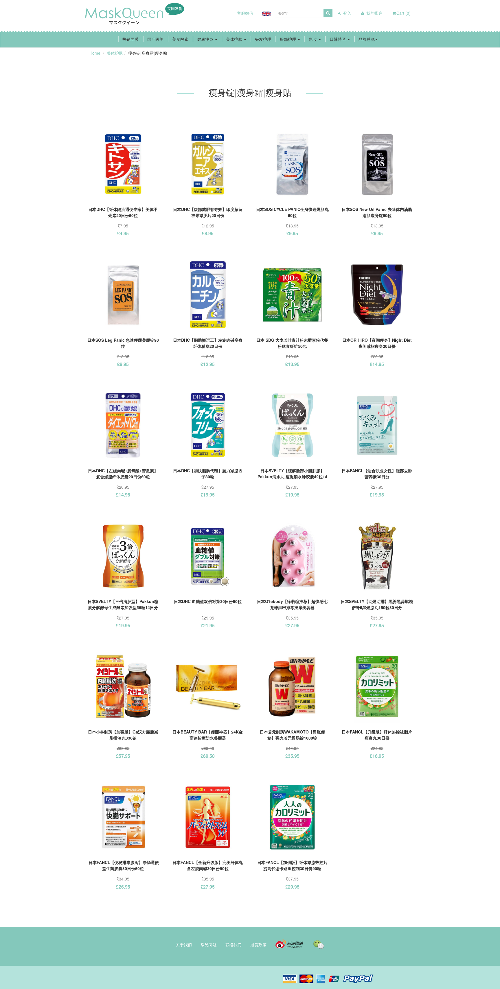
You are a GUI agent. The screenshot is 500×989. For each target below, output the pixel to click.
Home (94, 53)
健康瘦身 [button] (205, 39)
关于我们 (184, 944)
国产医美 (155, 39)
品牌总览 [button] (367, 39)
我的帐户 (374, 13)
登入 (346, 13)
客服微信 (245, 13)
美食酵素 (180, 39)
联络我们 (233, 944)
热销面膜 (130, 39)
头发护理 (263, 39)
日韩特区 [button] (338, 39)
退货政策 (258, 944)
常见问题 (209, 944)
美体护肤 (115, 53)
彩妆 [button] (313, 39)
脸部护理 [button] (288, 39)
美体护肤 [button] (234, 39)
